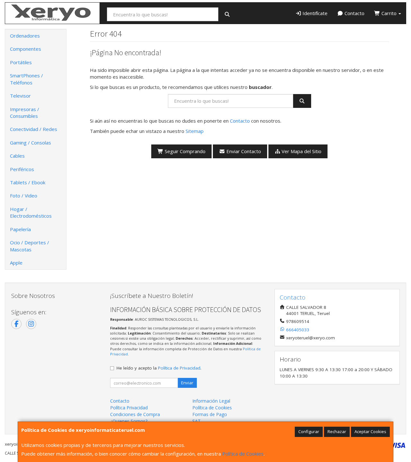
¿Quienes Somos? (128, 421)
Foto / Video (23, 195)
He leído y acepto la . (159, 368)
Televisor (20, 95)
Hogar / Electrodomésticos (31, 212)
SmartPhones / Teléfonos (26, 78)
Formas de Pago (209, 414)
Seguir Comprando (184, 151)
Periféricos (22, 169)
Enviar (187, 383)
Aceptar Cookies (370, 431)
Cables (17, 156)
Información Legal (211, 401)
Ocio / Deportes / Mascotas (29, 245)
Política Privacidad (129, 408)
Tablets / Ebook (27, 182)
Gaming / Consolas (30, 142)
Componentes (25, 49)
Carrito (389, 13)
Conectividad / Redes (33, 129)
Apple (16, 262)
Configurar (308, 431)
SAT (196, 421)
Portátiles (21, 62)
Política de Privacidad (179, 368)
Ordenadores (25, 35)
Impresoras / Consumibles (24, 112)
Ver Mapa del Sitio (300, 151)
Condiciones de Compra (135, 414)
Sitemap (195, 131)
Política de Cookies (243, 453)
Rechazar (337, 431)
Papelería (20, 229)
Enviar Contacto (243, 151)
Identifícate (314, 13)
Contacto (353, 13)
